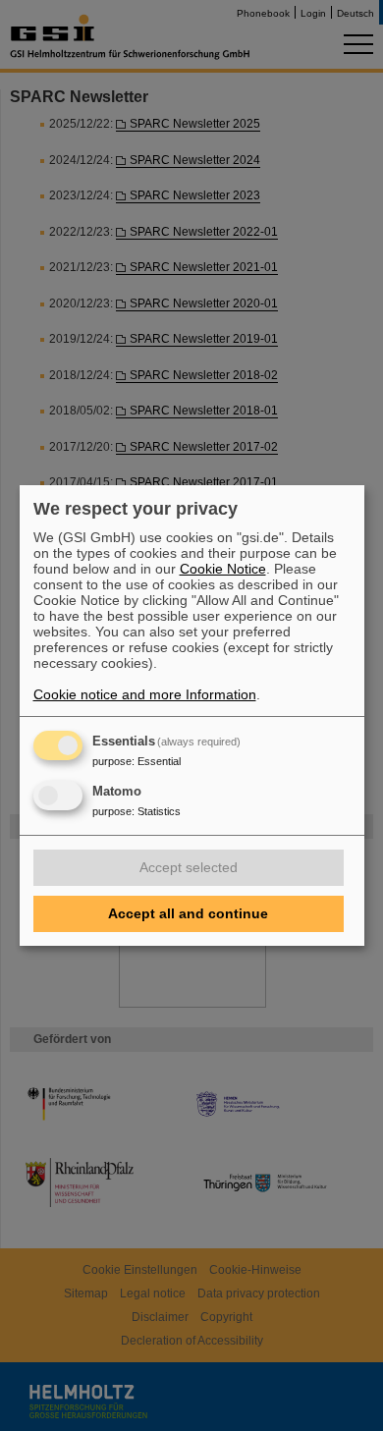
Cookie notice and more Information (144, 694)
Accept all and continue (188, 913)
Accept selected (188, 867)
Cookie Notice (223, 569)
